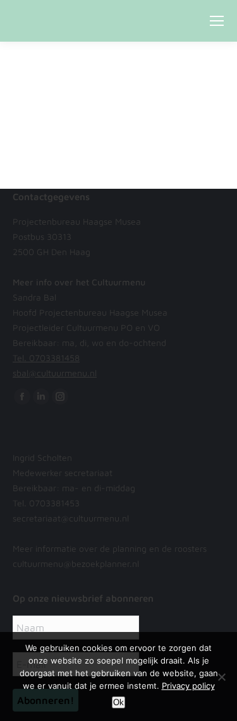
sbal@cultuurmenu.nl (55, 372)
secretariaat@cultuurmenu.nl (71, 518)
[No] (221, 676)
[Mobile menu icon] (216, 20)
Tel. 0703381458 (46, 357)
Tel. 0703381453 (46, 503)
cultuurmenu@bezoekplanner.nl (76, 563)
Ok (118, 702)
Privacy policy (188, 686)
